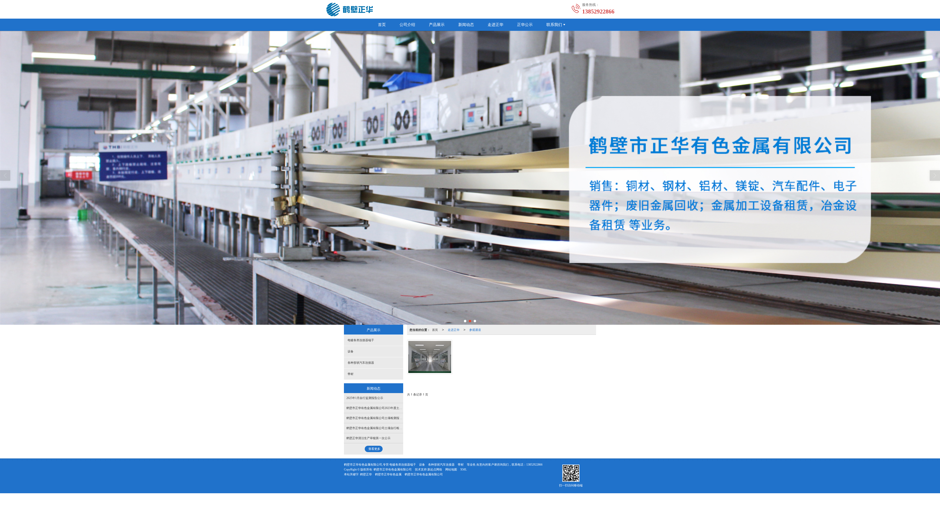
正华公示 (525, 25)
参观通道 (475, 329)
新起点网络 (434, 469)
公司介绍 (407, 25)
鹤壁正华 (366, 474)
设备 (350, 351)
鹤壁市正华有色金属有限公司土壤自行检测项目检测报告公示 (386, 428)
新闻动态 (466, 25)
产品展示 (437, 25)
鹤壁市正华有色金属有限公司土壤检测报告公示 (377, 418)
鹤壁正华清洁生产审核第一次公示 (368, 438)
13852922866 (534, 464)
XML (463, 469)
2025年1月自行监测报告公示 (364, 398)
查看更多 (374, 449)
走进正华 (495, 25)
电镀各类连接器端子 (361, 340)
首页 (382, 25)
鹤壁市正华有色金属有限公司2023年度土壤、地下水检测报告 (386, 408)
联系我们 (554, 25)
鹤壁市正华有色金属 (388, 474)
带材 (350, 374)
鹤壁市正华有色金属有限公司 (393, 469)
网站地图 (451, 469)
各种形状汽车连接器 (361, 362)
